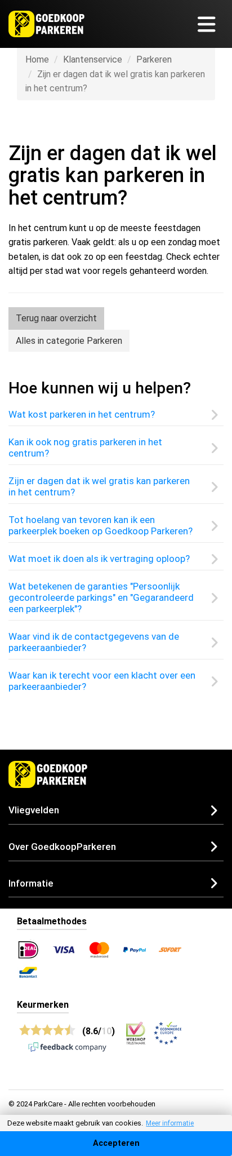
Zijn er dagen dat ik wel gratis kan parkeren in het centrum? (99, 486)
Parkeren (154, 59)
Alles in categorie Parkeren (69, 340)
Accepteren (116, 1143)
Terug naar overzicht (56, 318)
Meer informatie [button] (170, 1123)
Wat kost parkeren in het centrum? (81, 414)
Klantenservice (92, 59)
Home (37, 59)
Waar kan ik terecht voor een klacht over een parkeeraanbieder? (101, 681)
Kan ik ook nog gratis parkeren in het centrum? (85, 447)
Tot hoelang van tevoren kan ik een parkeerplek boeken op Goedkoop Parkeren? (100, 525)
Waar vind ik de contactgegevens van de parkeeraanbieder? (93, 642)
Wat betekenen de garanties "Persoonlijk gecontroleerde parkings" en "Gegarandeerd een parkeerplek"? (101, 597)
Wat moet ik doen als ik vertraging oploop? (99, 558)
